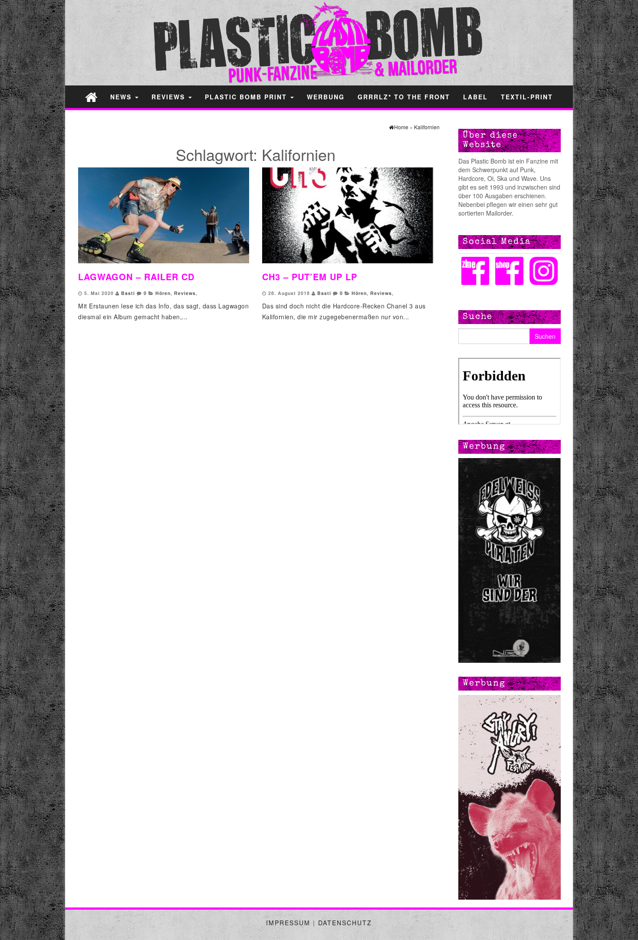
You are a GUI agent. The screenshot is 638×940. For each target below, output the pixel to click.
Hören (163, 293)
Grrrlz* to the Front (404, 96)
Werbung (326, 96)
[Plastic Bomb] (91, 96)
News (122, 96)
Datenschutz (345, 922)
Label (475, 96)
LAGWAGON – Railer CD (136, 276)
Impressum (288, 922)
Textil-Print (527, 96)
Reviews (169, 96)
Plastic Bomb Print (247, 96)
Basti (128, 293)
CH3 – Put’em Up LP (309, 276)
